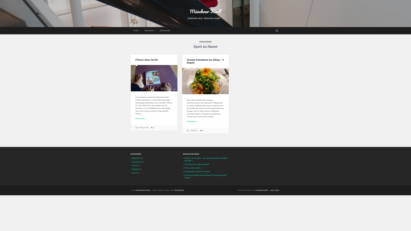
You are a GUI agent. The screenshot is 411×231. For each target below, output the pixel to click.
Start (136, 31)
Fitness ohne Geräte (146, 59)
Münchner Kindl (205, 11)
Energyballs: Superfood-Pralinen (197, 171)
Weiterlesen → (141, 118)
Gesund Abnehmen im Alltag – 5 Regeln (205, 61)
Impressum (165, 31)
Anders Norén (262, 190)
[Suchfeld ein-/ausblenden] (276, 30)
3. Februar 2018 (143, 128)
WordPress (179, 190)
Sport (134, 173)
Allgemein (136, 158)
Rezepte (135, 169)
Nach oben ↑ (275, 190)
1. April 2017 (193, 130)
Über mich (149, 31)
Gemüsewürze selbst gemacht (197, 164)
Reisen (134, 165)
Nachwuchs (136, 162)
